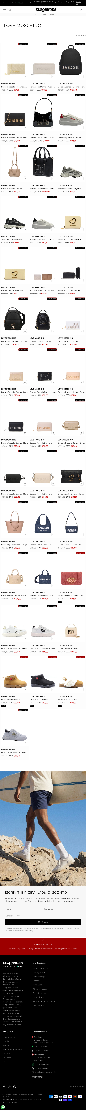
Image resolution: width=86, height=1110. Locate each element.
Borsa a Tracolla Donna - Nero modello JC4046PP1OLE (14, 494)
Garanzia (36, 981)
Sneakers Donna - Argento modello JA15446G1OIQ (69, 189)
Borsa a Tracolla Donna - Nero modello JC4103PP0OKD (14, 138)
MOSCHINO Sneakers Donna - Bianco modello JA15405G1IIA (14, 753)
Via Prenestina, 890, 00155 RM (42, 1058)
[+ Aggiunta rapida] (25, 76)
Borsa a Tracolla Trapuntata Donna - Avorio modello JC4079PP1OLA (13, 87)
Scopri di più (78, 3)
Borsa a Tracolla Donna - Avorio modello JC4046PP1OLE (40, 494)
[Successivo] (56, 2)
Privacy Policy (28, 930)
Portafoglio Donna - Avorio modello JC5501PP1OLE (42, 290)
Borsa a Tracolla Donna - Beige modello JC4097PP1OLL (14, 189)
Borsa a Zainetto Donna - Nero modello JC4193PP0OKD (71, 87)
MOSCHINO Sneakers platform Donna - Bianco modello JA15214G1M (14, 649)
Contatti (6, 1054)
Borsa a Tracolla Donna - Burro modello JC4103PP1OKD (71, 392)
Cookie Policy (38, 977)
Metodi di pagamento (12, 1049)
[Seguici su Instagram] (9, 1086)
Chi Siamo (7, 1058)
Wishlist (6, 1041)
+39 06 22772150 (42, 1068)
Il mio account (9, 1037)
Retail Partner (20, 1099)
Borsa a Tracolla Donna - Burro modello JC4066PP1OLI (71, 443)
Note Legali (38, 985)
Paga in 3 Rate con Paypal (44, 1001)
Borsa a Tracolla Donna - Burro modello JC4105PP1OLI (14, 392)
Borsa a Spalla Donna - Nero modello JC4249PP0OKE (42, 138)
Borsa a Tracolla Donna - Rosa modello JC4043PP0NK (71, 596)
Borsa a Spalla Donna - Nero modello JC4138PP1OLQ (70, 494)
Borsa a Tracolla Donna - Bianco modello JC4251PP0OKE (69, 341)
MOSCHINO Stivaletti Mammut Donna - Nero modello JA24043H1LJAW (41, 700)
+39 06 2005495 (41, 1051)
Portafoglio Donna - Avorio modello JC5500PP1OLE (42, 87)
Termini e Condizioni (42, 968)
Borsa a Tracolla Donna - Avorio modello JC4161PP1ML (71, 649)
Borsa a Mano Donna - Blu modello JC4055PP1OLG (41, 596)
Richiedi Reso (38, 997)
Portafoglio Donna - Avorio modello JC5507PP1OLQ (70, 239)
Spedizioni (7, 1045)
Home (35, 15)
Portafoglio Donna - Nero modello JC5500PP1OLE (69, 290)
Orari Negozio (39, 1005)
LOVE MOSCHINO (8, 84)
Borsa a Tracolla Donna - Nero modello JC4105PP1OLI (43, 392)
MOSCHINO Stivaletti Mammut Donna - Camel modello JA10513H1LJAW (69, 700)
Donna (43, 15)
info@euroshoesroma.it (45, 1072)
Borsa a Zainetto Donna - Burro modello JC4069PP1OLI (43, 341)
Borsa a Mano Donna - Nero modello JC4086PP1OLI (42, 189)
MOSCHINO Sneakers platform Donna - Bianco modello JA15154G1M (43, 649)
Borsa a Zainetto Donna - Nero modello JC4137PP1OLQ (14, 341)
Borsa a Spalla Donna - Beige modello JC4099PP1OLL (14, 545)
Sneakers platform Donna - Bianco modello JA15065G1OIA (71, 138)
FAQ (4, 1062)
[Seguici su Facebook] (4, 1086)
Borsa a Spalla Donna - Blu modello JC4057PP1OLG (69, 545)
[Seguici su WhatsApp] (14, 1086)
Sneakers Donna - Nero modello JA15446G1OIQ (11, 239)
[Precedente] (30, 2)
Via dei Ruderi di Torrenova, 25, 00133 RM (44, 1041)
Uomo (51, 15)
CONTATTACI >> (38, 1077)
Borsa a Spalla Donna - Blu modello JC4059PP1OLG (41, 545)
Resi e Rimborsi (39, 993)
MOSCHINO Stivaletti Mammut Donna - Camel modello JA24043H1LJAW (12, 700)
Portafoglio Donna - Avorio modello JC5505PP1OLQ (13, 290)
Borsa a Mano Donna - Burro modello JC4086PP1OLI (13, 596)
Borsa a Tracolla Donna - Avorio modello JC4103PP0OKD (40, 443)
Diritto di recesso (40, 989)
